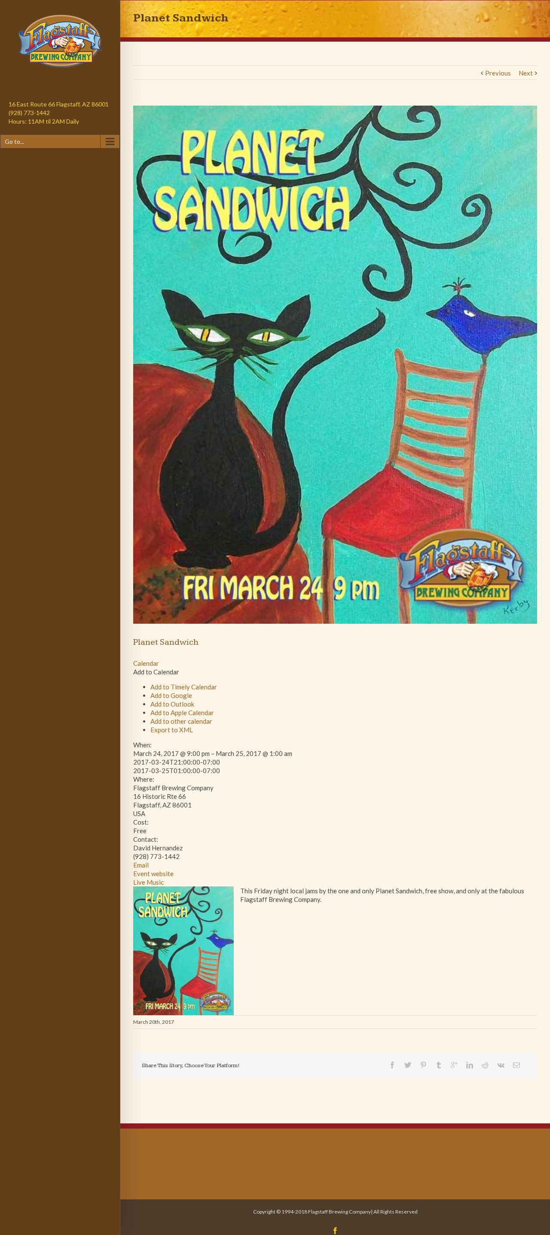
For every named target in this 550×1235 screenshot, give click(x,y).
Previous (498, 73)
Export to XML (171, 730)
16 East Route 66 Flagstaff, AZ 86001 (59, 104)
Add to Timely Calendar (183, 687)
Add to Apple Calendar (182, 712)
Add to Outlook (172, 704)
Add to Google (171, 695)
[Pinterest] (423, 1065)
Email (141, 865)
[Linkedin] (469, 1065)
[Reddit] (485, 1065)
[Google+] (454, 1065)
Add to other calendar (181, 721)
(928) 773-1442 (29, 112)
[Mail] (516, 1065)
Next (526, 73)
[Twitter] (407, 1065)
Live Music (148, 882)
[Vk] (500, 1065)
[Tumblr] (438, 1065)
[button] (156, 672)
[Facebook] (392, 1065)
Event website (153, 873)
